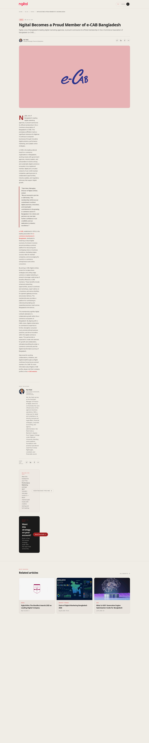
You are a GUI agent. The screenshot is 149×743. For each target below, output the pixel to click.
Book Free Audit (39, 534)
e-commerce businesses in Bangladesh (26, 236)
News (32, 11)
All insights (124, 573)
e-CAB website (32, 371)
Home (21, 11)
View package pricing (41, 490)
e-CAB (21, 231)
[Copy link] (128, 40)
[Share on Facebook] (124, 40)
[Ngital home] (23, 4)
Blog (26, 11)
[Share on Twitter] (117, 40)
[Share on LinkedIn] (120, 40)
